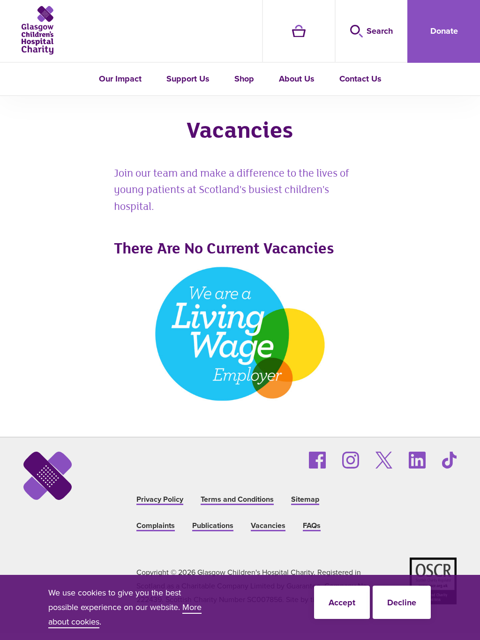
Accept (342, 602)
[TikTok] (449, 460)
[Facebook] (317, 460)
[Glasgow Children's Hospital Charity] (37, 30)
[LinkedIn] (417, 460)
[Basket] (298, 31)
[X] (383, 460)
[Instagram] (350, 460)
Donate (444, 31)
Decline (401, 602)
